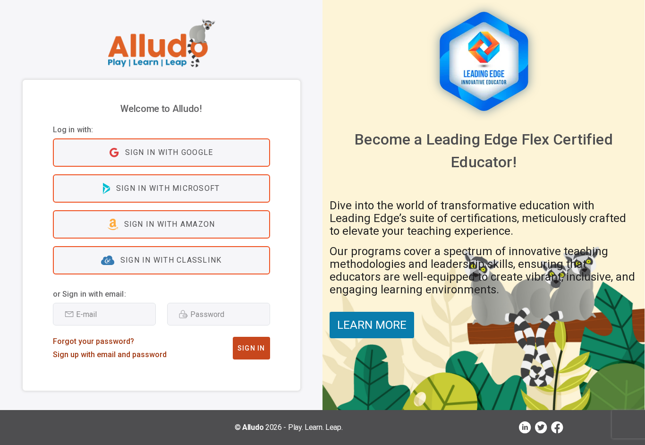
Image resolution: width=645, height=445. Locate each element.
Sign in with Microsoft (168, 188)
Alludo (252, 427)
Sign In (251, 348)
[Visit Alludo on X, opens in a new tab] (541, 427)
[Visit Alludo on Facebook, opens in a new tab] (557, 427)
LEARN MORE (372, 325)
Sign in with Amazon (169, 224)
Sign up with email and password (110, 354)
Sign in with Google (169, 152)
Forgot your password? (93, 341)
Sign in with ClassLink (171, 260)
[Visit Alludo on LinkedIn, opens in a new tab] (525, 427)
